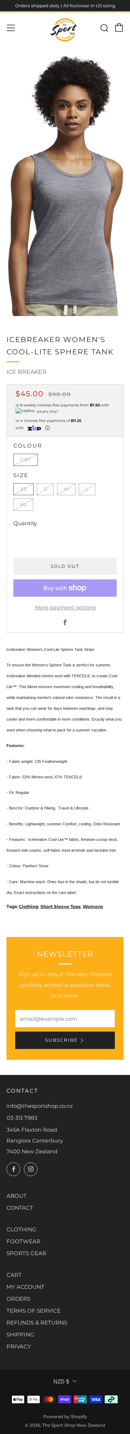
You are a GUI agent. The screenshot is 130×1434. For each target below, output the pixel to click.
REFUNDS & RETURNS (36, 1322)
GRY (25, 459)
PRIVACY (18, 1346)
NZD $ (61, 1381)
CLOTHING (21, 1229)
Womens (93, 906)
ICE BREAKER (26, 371)
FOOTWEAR (23, 1241)
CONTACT (19, 1207)
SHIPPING (20, 1334)
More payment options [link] (65, 607)
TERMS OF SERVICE (33, 1310)
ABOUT (16, 1195)
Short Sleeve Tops (60, 906)
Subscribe (61, 1040)
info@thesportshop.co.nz (39, 1105)
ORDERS (18, 1298)
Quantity (25, 523)
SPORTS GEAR (26, 1253)
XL (23, 504)
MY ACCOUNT (25, 1286)
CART (14, 1274)
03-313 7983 (21, 1117)
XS (23, 489)
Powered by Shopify (65, 1416)
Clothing (28, 906)
